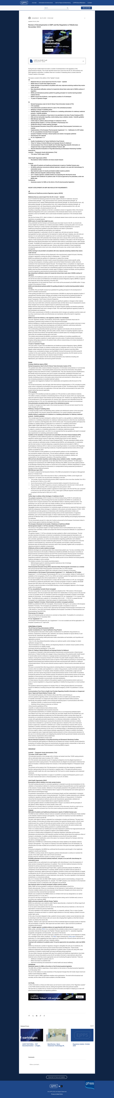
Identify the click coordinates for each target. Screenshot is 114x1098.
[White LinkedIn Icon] (59, 1086)
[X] (62, 1086)
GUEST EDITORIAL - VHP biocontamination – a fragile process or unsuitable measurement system (31, 1045)
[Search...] (67, 8)
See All (91, 1026)
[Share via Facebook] (29, 1015)
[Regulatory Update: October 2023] (82, 1035)
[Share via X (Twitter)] (33, 1015)
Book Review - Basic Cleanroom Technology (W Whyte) (56, 1045)
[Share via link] (40, 1015)
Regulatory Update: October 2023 (81, 1045)
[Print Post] (44, 1015)
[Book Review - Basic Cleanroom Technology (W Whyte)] (57, 1035)
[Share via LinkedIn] (36, 1015)
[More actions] (85, 18)
